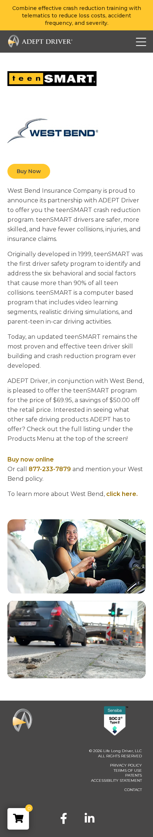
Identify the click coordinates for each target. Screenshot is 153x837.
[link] (18, 819)
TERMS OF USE (128, 770)
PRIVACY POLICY (126, 765)
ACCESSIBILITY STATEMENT (116, 780)
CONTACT (133, 789)
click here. (122, 493)
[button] (127, 41)
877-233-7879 (50, 469)
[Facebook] (63, 818)
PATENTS (133, 775)
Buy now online (30, 459)
